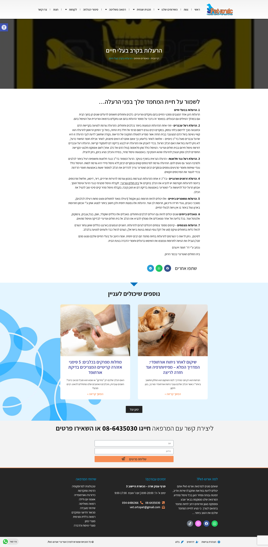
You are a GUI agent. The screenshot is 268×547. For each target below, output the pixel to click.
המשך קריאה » (173, 394)
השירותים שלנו (170, 9)
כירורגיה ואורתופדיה (84, 495)
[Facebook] (206, 523)
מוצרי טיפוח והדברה (84, 525)
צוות (186, 9)
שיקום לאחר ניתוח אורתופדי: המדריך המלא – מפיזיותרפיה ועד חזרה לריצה (173, 367)
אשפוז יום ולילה (86, 499)
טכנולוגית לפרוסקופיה (83, 486)
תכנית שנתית (144, 9)
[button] (4, 27)
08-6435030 (119, 428)
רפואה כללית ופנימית (84, 517)
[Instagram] (198, 523)
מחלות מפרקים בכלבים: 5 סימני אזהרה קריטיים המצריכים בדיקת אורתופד (95, 367)
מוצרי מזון (90, 521)
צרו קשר (42, 9)
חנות (55, 9)
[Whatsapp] (215, 523)
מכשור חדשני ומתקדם (83, 512)
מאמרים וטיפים (141, 58)
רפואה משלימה (117, 9)
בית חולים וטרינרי (129, 183)
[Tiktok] (190, 523)
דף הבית (155, 58)
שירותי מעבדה (87, 508)
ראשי (197, 9)
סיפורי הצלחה (90, 9)
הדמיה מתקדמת (86, 490)
